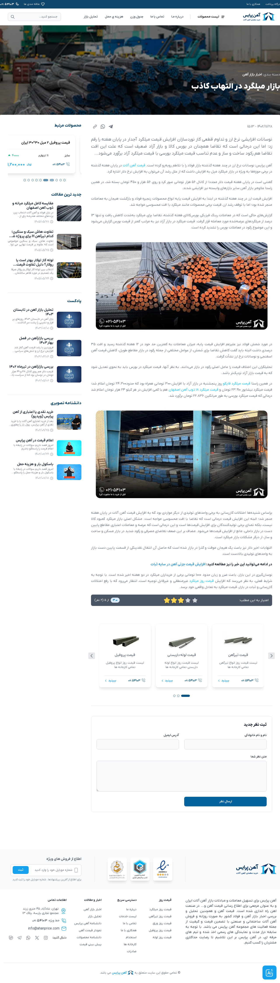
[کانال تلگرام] (19, 938)
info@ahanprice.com (44, 928)
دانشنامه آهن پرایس (88, 923)
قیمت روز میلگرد (160, 909)
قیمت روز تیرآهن (160, 916)
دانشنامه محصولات (89, 937)
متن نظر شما (259, 757)
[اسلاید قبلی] (91, 655)
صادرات (131, 951)
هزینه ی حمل (114, 17)
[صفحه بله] (11, 938)
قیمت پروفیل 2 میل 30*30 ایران (51, 143)
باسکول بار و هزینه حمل (35, 464)
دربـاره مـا (177, 17)
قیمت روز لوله (162, 937)
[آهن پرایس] (231, 869)
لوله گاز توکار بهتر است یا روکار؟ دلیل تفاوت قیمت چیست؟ (34, 264)
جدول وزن (136, 17)
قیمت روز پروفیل (160, 930)
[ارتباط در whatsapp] (28, 938)
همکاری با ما (253, 4)
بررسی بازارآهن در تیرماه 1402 (31, 367)
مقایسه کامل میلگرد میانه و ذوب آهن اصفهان (32, 205)
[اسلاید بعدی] (271, 655)
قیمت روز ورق (162, 923)
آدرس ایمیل (171, 735)
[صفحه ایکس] (37, 938)
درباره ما (131, 909)
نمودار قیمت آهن (90, 930)
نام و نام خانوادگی (256, 735)
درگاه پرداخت (273, 4)
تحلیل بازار (91, 17)
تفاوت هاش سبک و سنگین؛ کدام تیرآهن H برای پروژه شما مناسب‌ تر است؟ (31, 236)
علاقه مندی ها (32, 4)
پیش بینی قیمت (91, 944)
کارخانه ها (130, 944)
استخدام (131, 937)
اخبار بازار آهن (252, 74)
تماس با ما (157, 17)
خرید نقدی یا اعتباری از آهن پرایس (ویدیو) (33, 414)
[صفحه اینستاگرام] (46, 938)
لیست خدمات (127, 916)
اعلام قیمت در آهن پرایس (34, 440)
